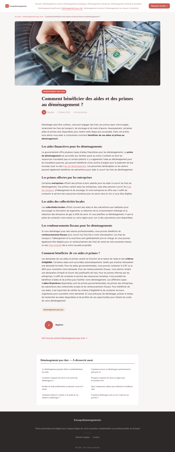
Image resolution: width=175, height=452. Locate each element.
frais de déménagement (74, 166)
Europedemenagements (87, 419)
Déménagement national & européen (126, 4)
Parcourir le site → (159, 6)
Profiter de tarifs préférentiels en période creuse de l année (62, 387)
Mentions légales (83, 437)
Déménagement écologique (75, 4)
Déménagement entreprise (99, 4)
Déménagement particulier (49, 8)
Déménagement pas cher (72, 8)
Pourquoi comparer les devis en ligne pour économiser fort (108, 379)
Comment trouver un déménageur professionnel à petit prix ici (111, 370)
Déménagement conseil (53, 4)
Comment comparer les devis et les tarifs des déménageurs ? (60, 379)
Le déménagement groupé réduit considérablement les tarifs (62, 370)
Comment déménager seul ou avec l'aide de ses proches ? (110, 396)
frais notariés (55, 245)
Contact (96, 437)
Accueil (38, 4)
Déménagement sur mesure (117, 8)
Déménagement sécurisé (94, 8)
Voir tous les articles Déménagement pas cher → (64, 338)
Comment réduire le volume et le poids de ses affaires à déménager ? (60, 396)
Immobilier (134, 8)
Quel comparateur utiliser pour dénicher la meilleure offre (112, 387)
